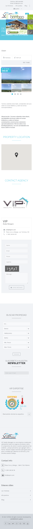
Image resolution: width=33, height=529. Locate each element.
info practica (5, 495)
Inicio (2, 35)
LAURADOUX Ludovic (16, 519)
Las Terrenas (9, 6)
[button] (16, 155)
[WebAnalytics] (16, 526)
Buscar (16, 354)
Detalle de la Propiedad (21, 35)
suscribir (16, 376)
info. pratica (18, 6)
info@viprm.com (18, 3)
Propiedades (9, 35)
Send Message (17, 287)
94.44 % (23, 407)
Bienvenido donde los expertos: (13, 414)
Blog (26, 6)
